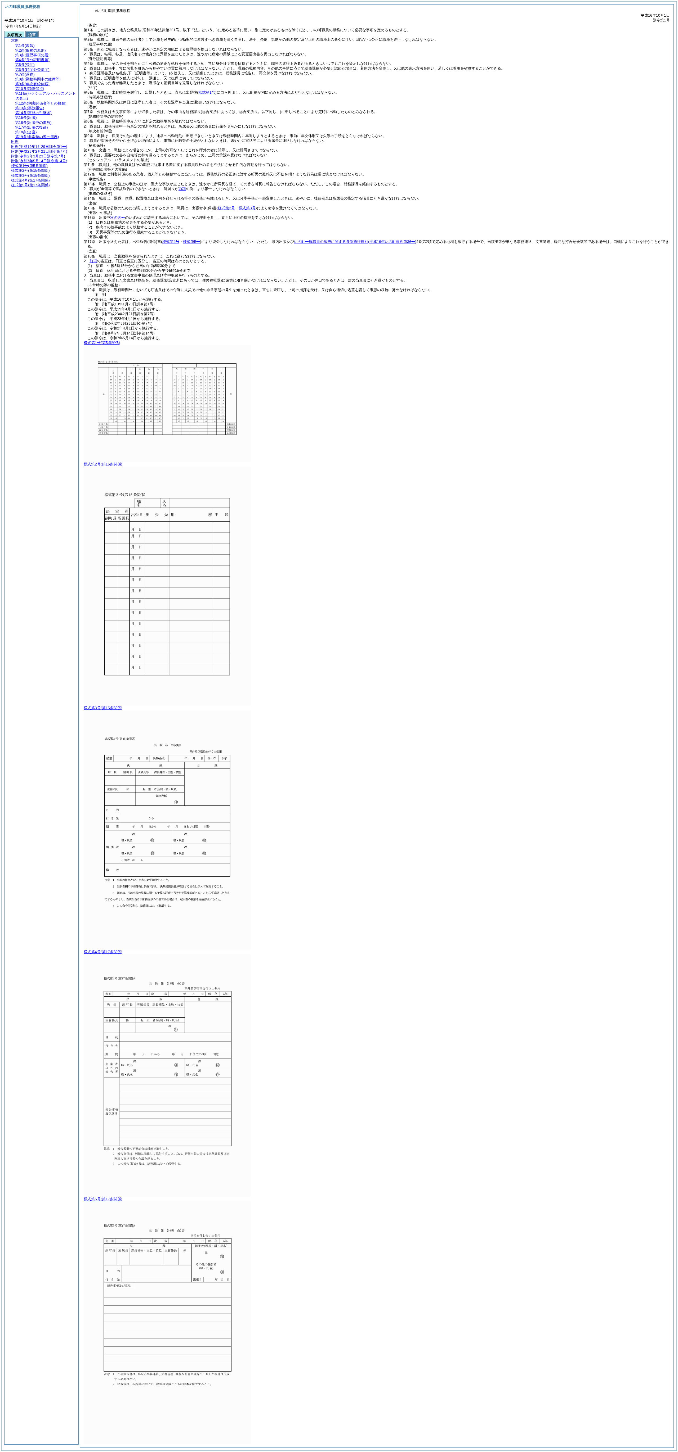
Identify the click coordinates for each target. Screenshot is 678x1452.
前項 (182, 189)
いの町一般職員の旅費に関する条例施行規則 (355, 241)
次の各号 (117, 217)
